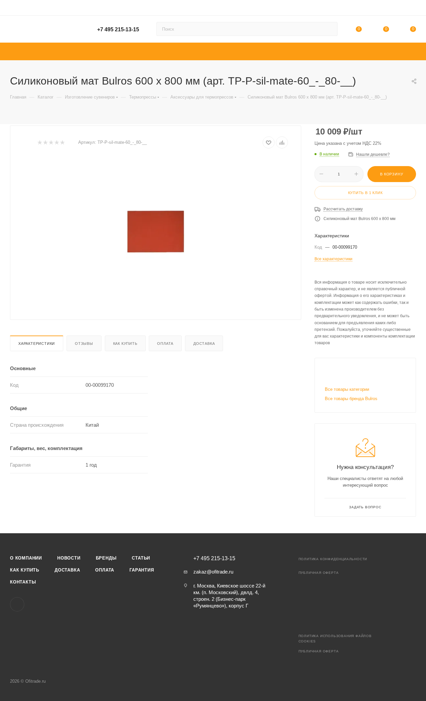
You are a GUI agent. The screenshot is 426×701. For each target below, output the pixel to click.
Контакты (23, 582)
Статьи (141, 558)
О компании (26, 558)
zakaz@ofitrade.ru (213, 572)
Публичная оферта (319, 573)
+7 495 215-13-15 (118, 29)
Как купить (125, 344)
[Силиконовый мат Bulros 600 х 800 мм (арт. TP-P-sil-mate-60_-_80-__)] (156, 232)
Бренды (106, 558)
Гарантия (141, 570)
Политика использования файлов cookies (335, 638)
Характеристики (36, 344)
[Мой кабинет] (413, 9)
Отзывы (84, 344)
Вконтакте (17, 604)
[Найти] (329, 29)
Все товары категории (347, 389)
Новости (69, 558)
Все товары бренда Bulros (351, 398)
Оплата (165, 344)
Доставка (204, 344)
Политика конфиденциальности (333, 559)
